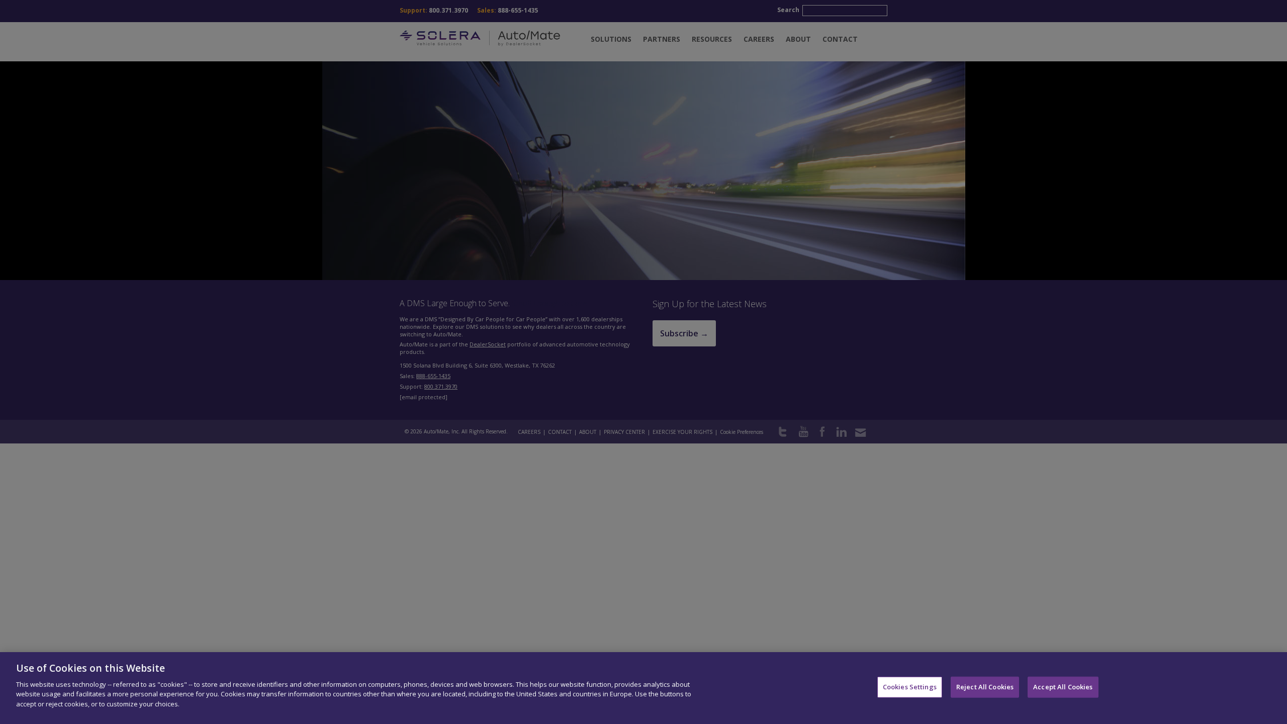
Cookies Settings (910, 686)
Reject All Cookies (985, 686)
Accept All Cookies (1062, 686)
